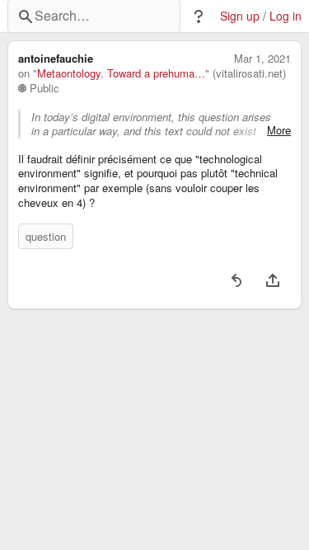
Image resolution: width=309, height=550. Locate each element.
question (46, 236)
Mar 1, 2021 (262, 58)
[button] (198, 16)
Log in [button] (285, 16)
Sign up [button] (240, 16)
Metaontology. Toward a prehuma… (121, 73)
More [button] (279, 130)
